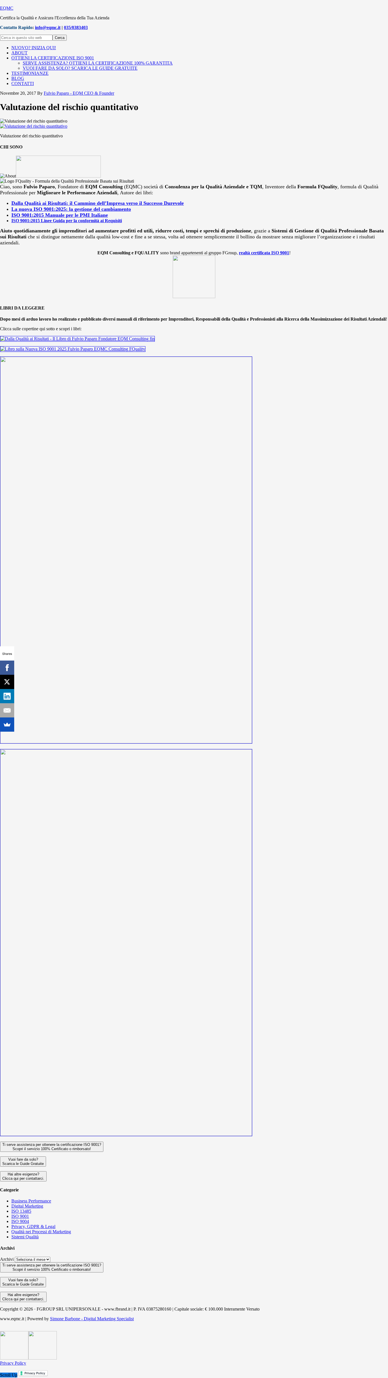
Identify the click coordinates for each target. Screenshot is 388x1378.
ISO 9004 (20, 1221)
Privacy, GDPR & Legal (33, 1226)
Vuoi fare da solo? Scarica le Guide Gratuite (23, 1161)
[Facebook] (7, 668)
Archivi (7, 1259)
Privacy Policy (13, 1363)
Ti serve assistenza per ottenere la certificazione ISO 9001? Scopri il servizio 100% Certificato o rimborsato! (51, 1146)
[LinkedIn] (7, 696)
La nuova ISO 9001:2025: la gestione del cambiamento (71, 209)
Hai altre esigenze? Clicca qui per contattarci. (23, 1176)
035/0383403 (76, 27)
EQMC (6, 8)
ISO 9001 (20, 1216)
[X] (7, 682)
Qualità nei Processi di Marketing (41, 1231)
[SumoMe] (7, 724)
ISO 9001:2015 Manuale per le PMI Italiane (59, 215)
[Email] (7, 710)
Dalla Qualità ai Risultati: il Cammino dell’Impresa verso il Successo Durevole (97, 203)
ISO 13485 (21, 1211)
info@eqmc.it (48, 27)
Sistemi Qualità (25, 1236)
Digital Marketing (27, 1206)
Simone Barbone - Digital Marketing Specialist (92, 1318)
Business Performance (31, 1200)
